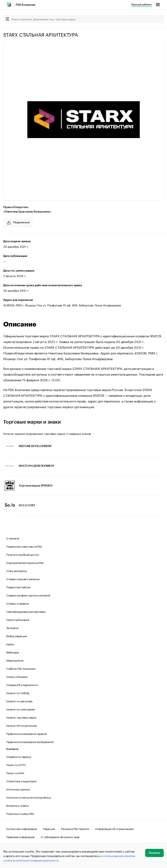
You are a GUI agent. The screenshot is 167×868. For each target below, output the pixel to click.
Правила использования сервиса (26, 733)
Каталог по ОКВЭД (17, 693)
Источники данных (18, 789)
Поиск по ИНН (15, 773)
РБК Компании (25, 4)
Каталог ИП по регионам (21, 725)
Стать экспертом (16, 571)
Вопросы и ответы (17, 805)
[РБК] (9, 4)
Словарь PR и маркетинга (21, 685)
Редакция (49, 828)
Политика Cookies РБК (20, 813)
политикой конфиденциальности (36, 860)
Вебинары (12, 652)
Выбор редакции (16, 636)
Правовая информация (20, 837)
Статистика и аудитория (21, 781)
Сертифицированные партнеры (25, 611)
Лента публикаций (17, 619)
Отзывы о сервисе (17, 603)
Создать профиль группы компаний (28, 595)
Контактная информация (21, 828)
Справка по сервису (18, 756)
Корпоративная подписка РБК (25, 562)
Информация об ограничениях (114, 828)
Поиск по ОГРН (15, 765)
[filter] (7, 19)
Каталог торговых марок (21, 717)
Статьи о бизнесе (16, 676)
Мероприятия (14, 660)
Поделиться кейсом (18, 587)
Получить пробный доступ (22, 554)
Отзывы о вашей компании (23, 579)
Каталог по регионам (19, 701)
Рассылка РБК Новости (75, 828)
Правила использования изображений (30, 742)
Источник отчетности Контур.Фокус (28, 797)
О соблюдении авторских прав (60, 837)
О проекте (12, 538)
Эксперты (12, 628)
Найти (156, 19)
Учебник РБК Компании (20, 668)
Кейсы (10, 644)
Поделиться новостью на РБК (24, 546)
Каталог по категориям (20, 709)
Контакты (12, 749)
